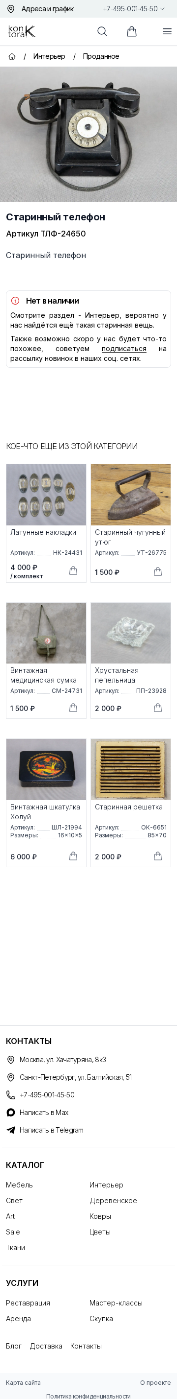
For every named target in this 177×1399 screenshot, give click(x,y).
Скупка (101, 1318)
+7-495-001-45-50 (130, 8)
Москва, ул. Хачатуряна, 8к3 (63, 1059)
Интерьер (102, 315)
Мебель (19, 1185)
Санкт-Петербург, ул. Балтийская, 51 (76, 1077)
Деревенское (113, 1200)
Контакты (86, 1346)
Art (10, 1216)
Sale (13, 1232)
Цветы (100, 1232)
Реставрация (28, 1303)
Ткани (15, 1247)
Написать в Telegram (52, 1130)
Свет (14, 1200)
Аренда (18, 1318)
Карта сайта (23, 1382)
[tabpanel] (88, 134)
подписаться (124, 348)
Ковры (100, 1216)
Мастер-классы (116, 1303)
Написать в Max (44, 1112)
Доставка (46, 1346)
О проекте (155, 1382)
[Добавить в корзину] (73, 570)
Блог (14, 1346)
